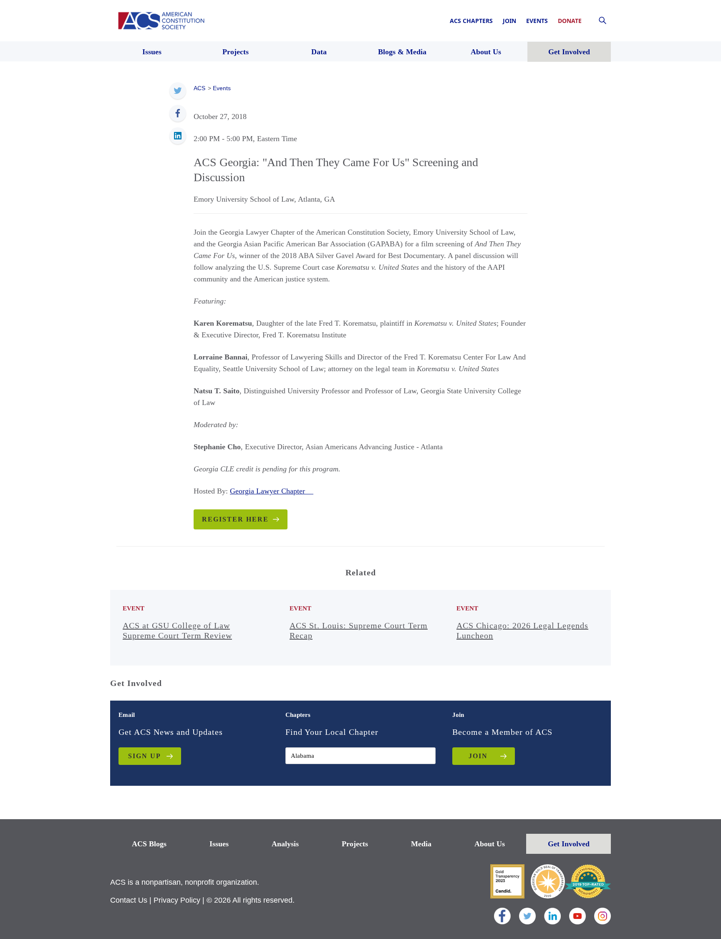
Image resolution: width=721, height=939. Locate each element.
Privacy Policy (177, 900)
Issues (219, 844)
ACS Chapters (471, 21)
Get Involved (569, 844)
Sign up (144, 755)
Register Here (235, 519)
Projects (355, 844)
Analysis (285, 844)
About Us (489, 844)
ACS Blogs (149, 844)
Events (537, 21)
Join (509, 21)
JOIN (478, 755)
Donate (570, 21)
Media (421, 844)
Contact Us (128, 900)
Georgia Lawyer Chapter (271, 491)
